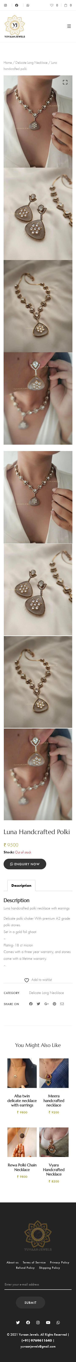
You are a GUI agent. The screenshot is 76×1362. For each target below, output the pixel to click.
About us (13, 1262)
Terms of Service (34, 1262)
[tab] (21, 885)
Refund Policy (25, 1268)
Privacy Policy (59, 1262)
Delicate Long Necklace (31, 62)
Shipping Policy (49, 1268)
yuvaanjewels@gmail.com (38, 1346)
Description (21, 885)
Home (8, 62)
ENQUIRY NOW (26, 864)
